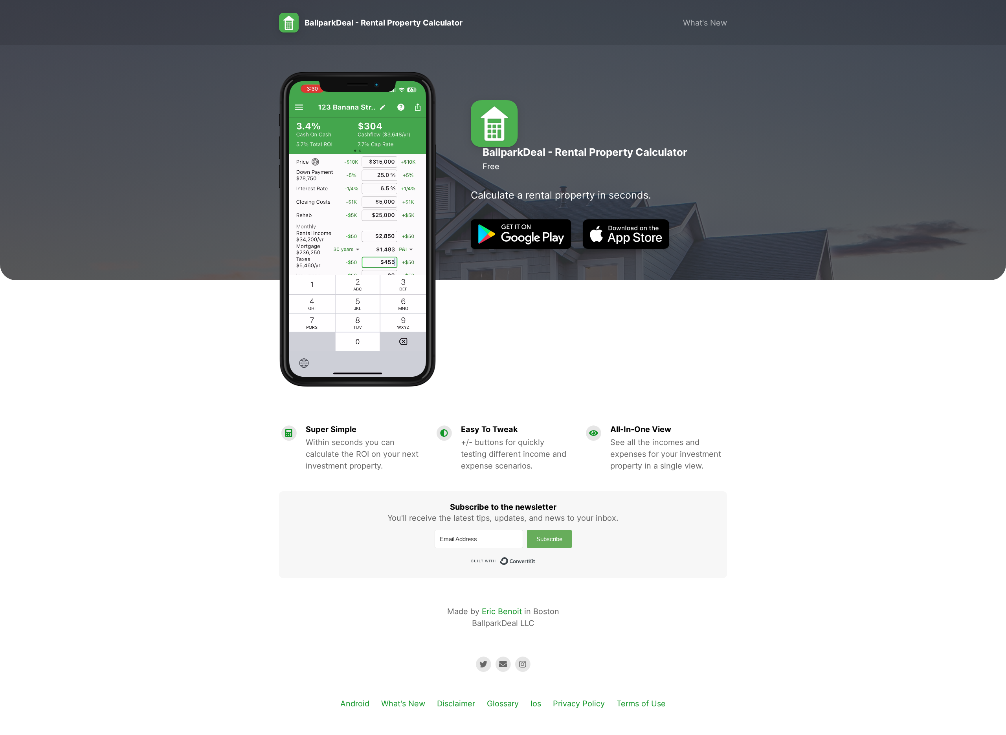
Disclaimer (456, 704)
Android (354, 704)
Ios (536, 704)
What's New (705, 22)
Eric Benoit (502, 611)
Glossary (503, 704)
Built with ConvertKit (535, 558)
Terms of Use (641, 704)
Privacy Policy (579, 704)
